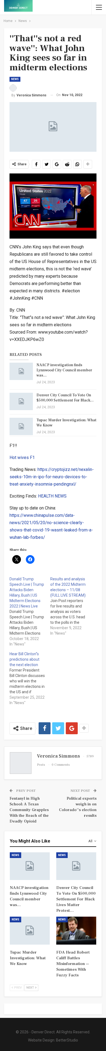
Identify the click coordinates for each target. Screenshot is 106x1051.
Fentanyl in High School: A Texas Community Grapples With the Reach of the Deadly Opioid (29, 810)
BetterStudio (67, 1040)
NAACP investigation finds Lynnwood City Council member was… (64, 370)
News (15, 79)
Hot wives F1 (22, 457)
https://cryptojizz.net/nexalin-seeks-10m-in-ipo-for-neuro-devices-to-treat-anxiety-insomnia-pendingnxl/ (52, 477)
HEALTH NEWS (52, 496)
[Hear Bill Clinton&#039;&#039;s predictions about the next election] (30, 678)
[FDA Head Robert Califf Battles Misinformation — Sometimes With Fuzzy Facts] (76, 931)
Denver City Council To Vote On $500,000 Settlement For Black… (65, 398)
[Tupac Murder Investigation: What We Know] (21, 426)
